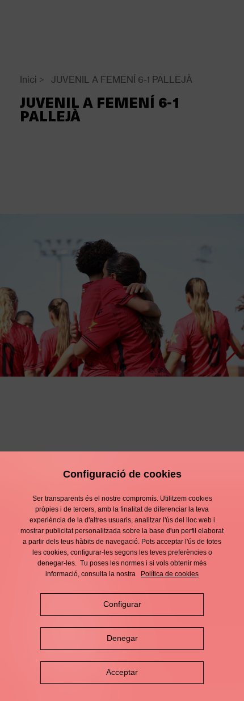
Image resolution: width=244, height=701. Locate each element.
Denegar (122, 638)
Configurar (122, 604)
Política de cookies (170, 574)
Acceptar (122, 672)
